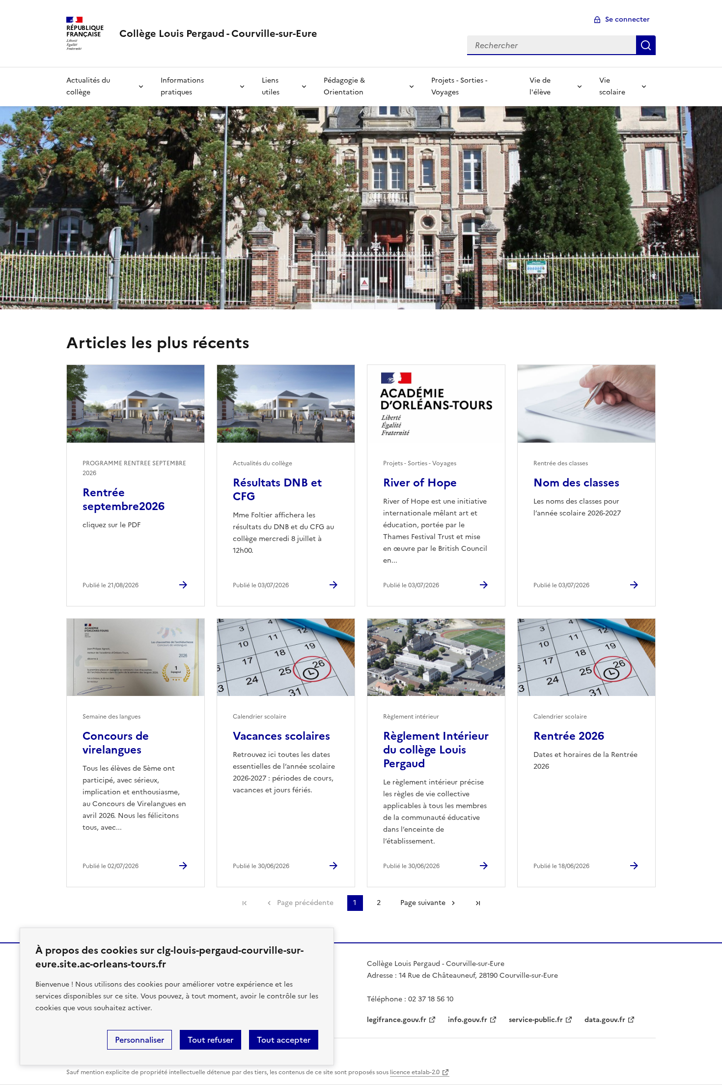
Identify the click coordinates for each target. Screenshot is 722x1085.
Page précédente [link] (305, 903)
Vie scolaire (612, 86)
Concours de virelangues (116, 743)
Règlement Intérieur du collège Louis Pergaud (436, 750)
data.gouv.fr (604, 1020)
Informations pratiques (182, 86)
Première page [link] (244, 903)
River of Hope (420, 483)
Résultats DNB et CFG (277, 490)
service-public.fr (536, 1020)
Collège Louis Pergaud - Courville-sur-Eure (218, 33)
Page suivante (422, 903)
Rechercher (646, 45)
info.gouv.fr (467, 1020)
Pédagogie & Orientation (344, 86)
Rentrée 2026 (568, 736)
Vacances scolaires (281, 736)
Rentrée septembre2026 (124, 499)
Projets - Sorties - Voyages (459, 86)
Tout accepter (283, 1040)
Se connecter (627, 19)
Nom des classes (576, 483)
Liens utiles (270, 86)
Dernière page (478, 903)
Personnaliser (139, 1040)
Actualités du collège (88, 86)
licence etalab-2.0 (415, 1072)
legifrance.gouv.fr (396, 1020)
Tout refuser (210, 1040)
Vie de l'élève (540, 86)
